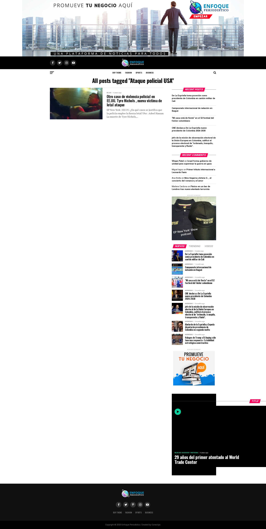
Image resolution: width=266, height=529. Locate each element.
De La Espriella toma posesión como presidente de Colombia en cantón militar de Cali (193, 98)
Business (150, 72)
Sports (139, 72)
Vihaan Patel (178, 161)
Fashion (128, 72)
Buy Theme (116, 72)
